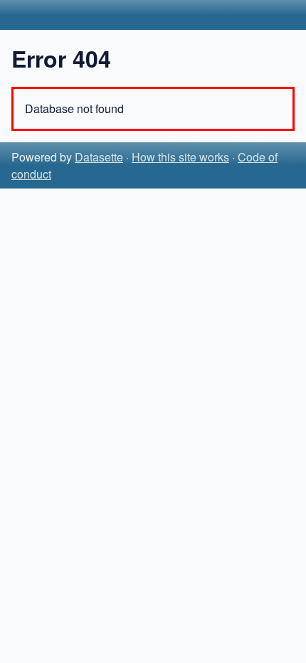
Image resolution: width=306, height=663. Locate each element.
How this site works (180, 157)
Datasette (99, 157)
